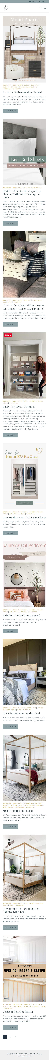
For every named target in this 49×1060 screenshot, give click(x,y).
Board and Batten (32, 803)
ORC (4, 807)
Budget (6, 87)
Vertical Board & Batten (18, 1011)
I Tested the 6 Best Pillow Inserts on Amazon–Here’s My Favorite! (23, 307)
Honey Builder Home (33, 805)
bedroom (7, 85)
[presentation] (24, 49)
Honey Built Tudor (28, 87)
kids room (37, 300)
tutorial (14, 403)
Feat (39, 1004)
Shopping (7, 89)
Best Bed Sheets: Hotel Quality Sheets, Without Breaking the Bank (22, 194)
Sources (17, 89)
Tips (23, 514)
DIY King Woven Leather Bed (21, 713)
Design (14, 87)
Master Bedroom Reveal (18, 810)
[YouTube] (30, 1)
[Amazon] (39, 1)
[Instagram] (33, 1)
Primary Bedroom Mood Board (22, 92)
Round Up (37, 187)
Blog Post (35, 85)
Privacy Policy (25, 1056)
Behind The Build (21, 85)
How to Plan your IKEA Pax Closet (24, 517)
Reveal (24, 612)
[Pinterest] (42, 1)
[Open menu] (45, 8)
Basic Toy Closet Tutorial (19, 406)
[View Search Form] (40, 7)
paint (43, 1006)
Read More (11, 111)
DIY (25, 401)
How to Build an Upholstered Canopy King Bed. (21, 910)
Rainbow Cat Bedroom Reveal (21, 615)
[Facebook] (36, 1)
